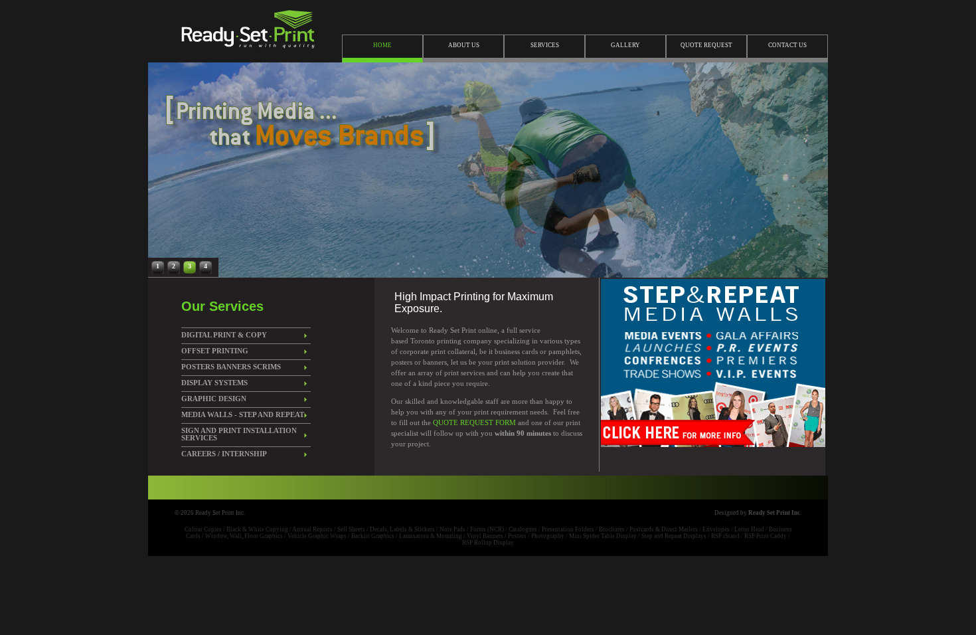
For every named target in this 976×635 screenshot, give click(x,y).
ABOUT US (463, 45)
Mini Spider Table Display (603, 536)
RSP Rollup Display (488, 542)
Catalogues (523, 529)
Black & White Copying (257, 529)
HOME (382, 45)
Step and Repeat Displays (673, 536)
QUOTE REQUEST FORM (475, 422)
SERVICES (544, 45)
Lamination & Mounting (430, 536)
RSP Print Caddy (765, 536)
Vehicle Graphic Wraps (317, 536)
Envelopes (716, 529)
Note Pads (452, 529)
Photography (547, 536)
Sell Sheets (351, 529)
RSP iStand (725, 536)
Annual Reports (312, 529)
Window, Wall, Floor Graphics (244, 536)
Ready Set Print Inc (774, 512)
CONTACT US (787, 45)
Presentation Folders (568, 529)
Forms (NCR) (487, 529)
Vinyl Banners (485, 536)
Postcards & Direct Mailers (663, 529)
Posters (517, 536)
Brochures (612, 529)
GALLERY (625, 45)
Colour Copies (203, 529)
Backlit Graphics (372, 536)
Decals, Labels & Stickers (402, 529)
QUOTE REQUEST (706, 45)
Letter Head (749, 529)
